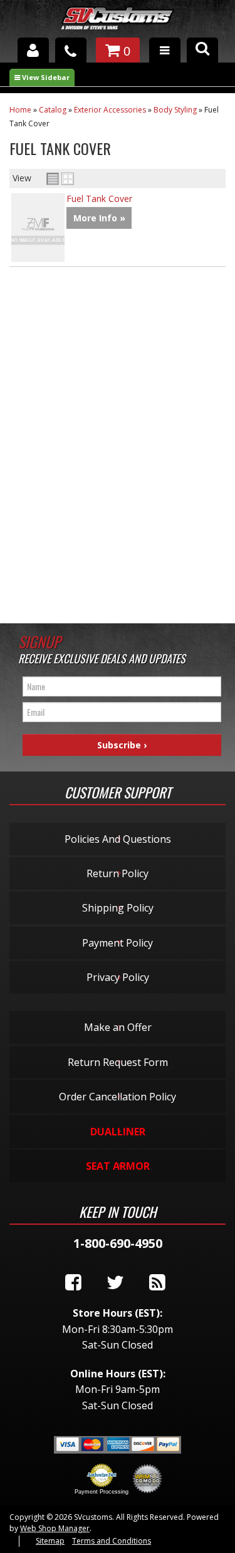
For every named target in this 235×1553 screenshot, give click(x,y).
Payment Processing (101, 1492)
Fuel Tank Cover (99, 198)
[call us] (70, 50)
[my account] (33, 50)
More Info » (99, 218)
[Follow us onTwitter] (115, 1283)
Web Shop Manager (55, 1528)
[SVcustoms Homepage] (117, 24)
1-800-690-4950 (117, 1243)
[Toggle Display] (60, 179)
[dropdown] (164, 50)
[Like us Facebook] (73, 1283)
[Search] (202, 50)
